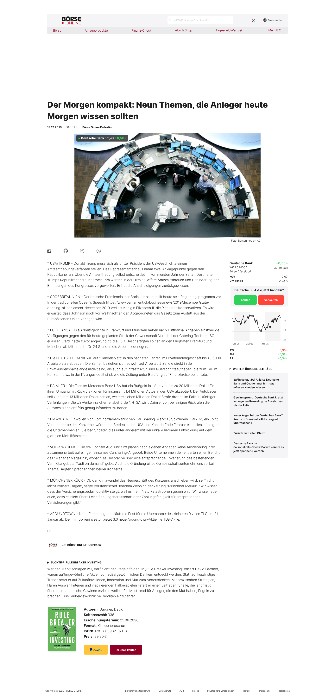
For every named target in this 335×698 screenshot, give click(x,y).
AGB (182, 690)
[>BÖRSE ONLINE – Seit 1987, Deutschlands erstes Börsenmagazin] (71, 20)
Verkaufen (271, 299)
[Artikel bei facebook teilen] (82, 250)
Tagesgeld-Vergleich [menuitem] (230, 30)
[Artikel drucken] (65, 251)
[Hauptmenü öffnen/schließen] (54, 20)
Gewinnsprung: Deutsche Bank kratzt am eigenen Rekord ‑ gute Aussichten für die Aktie (258, 401)
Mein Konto (275, 20)
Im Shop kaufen (126, 649)
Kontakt (246, 690)
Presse (195, 690)
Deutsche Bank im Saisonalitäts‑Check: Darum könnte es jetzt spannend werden (258, 447)
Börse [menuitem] (57, 30)
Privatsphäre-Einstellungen (220, 690)
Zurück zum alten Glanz (249, 433)
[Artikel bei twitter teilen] (98, 250)
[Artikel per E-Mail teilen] (49, 250)
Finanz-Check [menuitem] (141, 30)
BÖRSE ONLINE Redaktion (84, 545)
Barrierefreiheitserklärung (137, 690)
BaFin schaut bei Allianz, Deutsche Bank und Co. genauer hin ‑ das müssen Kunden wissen (256, 383)
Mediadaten (284, 690)
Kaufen (245, 299)
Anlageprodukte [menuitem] (96, 30)
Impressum (264, 690)
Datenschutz (165, 690)
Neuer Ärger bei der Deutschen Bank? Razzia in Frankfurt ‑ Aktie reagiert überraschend (258, 419)
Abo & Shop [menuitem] (183, 30)
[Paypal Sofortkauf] (96, 650)
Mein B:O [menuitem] (274, 30)
